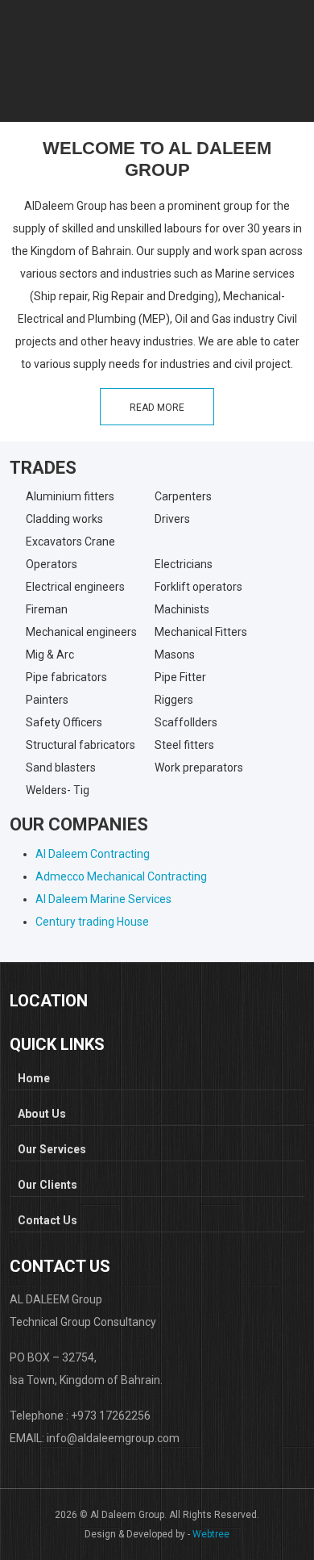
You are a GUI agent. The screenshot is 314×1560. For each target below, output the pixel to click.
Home (34, 1078)
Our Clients (47, 1184)
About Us (42, 1113)
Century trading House (92, 921)
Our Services (52, 1149)
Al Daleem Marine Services (103, 899)
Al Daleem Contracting (92, 853)
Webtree (210, 1534)
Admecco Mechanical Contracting (121, 876)
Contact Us (47, 1220)
